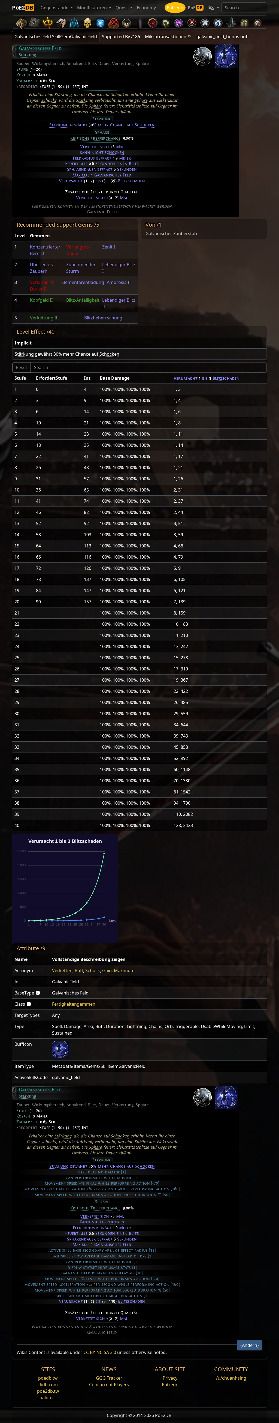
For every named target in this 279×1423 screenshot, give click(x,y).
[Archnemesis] (87, 22)
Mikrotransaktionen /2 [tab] (168, 37)
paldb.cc (48, 1398)
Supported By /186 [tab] (121, 37)
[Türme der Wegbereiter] (139, 22)
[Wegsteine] (34, 22)
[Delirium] (204, 22)
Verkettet (89, 146)
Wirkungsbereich (48, 63)
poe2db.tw (48, 1391)
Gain (107, 970)
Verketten (62, 970)
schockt (48, 100)
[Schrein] (47, 22)
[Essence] (74, 22)
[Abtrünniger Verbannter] (113, 22)
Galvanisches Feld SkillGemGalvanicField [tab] (55, 37)
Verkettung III (44, 318)
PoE (195, 8)
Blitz (92, 63)
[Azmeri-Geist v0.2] (100, 22)
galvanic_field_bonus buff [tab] (222, 37)
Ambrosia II (119, 282)
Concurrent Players (109, 1385)
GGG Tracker (109, 1378)
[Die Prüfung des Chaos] (257, 22)
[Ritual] (191, 22)
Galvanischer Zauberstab (171, 233)
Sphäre (142, 63)
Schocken (120, 94)
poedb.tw (48, 1378)
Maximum (124, 970)
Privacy (170, 1378)
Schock (92, 970)
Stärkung (27, 54)
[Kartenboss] (126, 22)
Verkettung (123, 63)
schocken (114, 152)
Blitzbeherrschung (103, 318)
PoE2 (22, 7)
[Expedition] (218, 22)
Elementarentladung (83, 282)
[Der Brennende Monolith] (231, 22)
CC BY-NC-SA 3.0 (99, 1352)
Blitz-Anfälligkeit (82, 300)
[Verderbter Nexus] (152, 22)
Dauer (104, 63)
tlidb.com (48, 1385)
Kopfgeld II (41, 300)
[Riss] (178, 22)
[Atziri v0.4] (21, 22)
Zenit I (108, 247)
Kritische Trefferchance (95, 138)
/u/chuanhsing (231, 1378)
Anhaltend (76, 63)
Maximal (80, 175)
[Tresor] (61, 22)
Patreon (175, 8)
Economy (146, 8)
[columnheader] (20, 235)
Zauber (23, 63)
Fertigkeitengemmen (73, 1004)
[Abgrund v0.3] (165, 22)
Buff (79, 970)
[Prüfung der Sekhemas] (244, 22)
